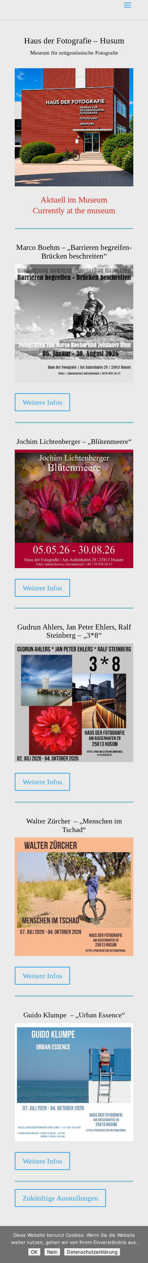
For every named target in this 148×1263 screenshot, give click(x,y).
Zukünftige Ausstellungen (60, 1198)
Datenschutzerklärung (92, 1252)
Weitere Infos (42, 402)
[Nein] (139, 1244)
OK (34, 1252)
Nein (52, 1252)
